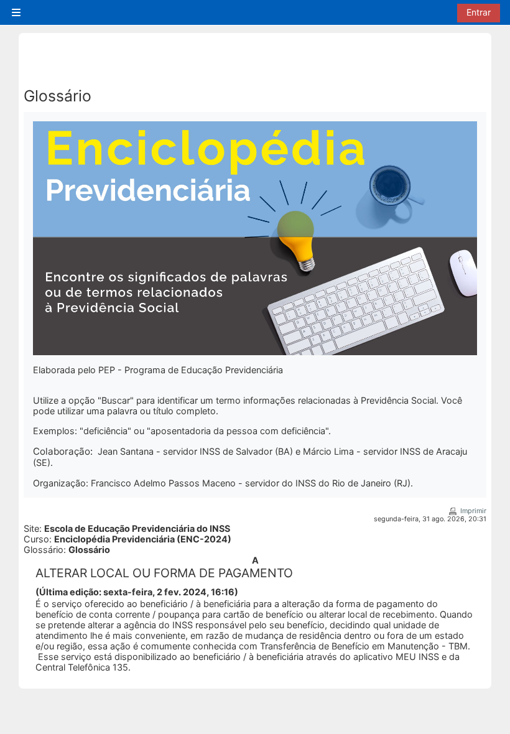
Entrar (478, 12)
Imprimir (473, 511)
